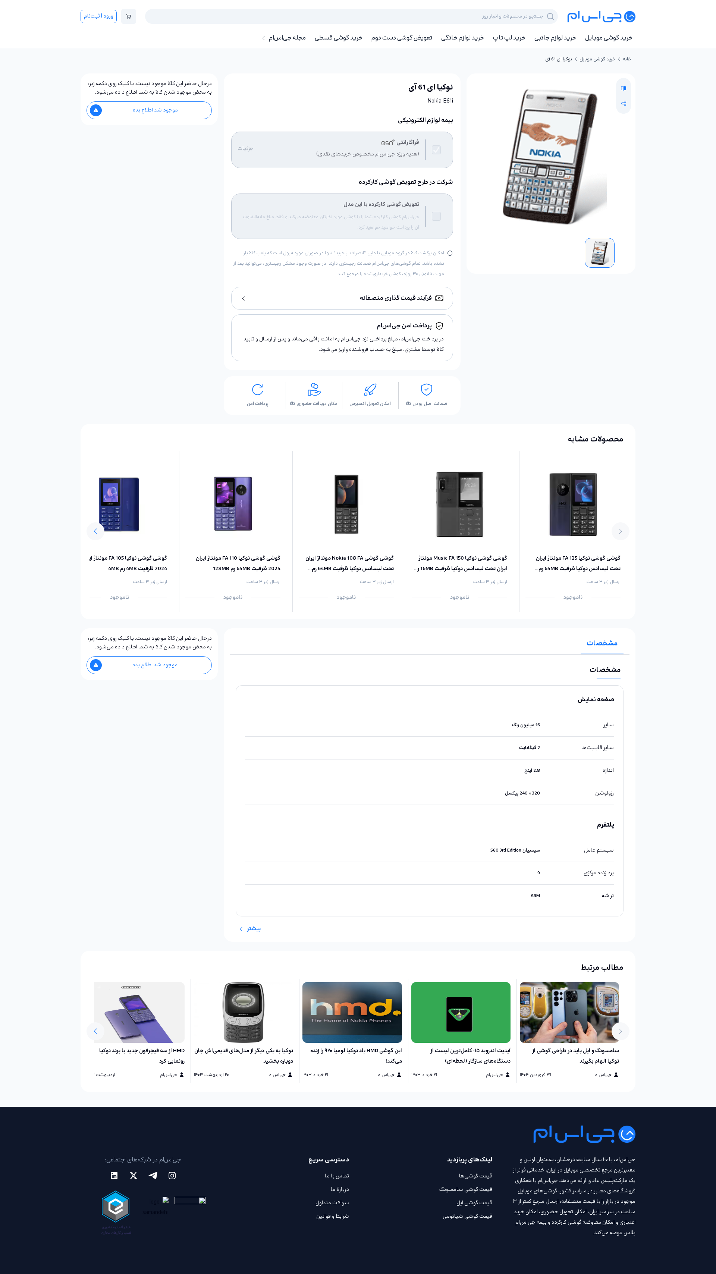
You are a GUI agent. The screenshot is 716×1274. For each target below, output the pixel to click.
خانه (627, 59)
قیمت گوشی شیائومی (467, 1216)
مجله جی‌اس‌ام (287, 38)
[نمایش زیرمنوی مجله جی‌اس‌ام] (264, 38)
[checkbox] (436, 149)
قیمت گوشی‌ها (475, 1176)
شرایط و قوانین (332, 1216)
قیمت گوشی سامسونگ (465, 1189)
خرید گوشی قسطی (338, 38)
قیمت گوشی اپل (474, 1203)
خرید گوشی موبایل (608, 38)
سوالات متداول (332, 1203)
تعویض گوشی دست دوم (401, 38)
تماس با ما (337, 1176)
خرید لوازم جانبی (555, 38)
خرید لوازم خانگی (462, 38)
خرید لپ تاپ (509, 38)
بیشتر (254, 929)
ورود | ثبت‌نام (98, 16)
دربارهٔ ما (340, 1189)
